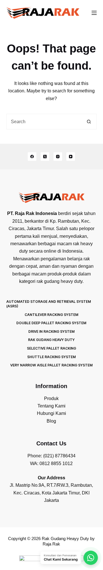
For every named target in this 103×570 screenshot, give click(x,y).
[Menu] (94, 12)
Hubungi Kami (51, 413)
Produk (51, 398)
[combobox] (44, 121)
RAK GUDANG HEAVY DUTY (51, 340)
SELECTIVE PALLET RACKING (51, 348)
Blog (51, 421)
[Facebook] (32, 156)
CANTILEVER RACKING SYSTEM (51, 315)
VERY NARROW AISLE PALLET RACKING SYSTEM (51, 365)
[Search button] (88, 121)
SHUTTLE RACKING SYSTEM (51, 357)
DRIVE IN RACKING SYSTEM (51, 331)
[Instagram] (58, 156)
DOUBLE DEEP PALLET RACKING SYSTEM (51, 323)
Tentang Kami (51, 405)
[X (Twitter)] (45, 156)
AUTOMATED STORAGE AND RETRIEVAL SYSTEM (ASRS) (48, 303)
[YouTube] (70, 156)
